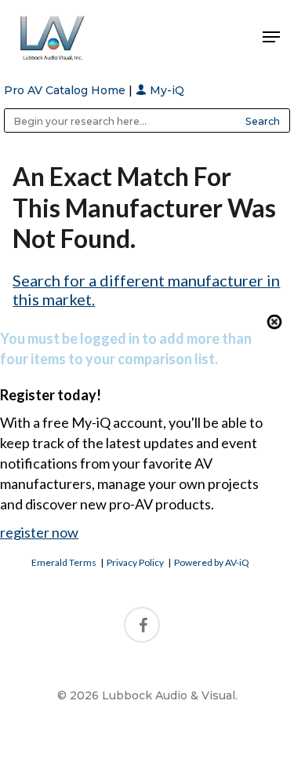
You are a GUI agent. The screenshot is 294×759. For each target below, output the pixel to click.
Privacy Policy (135, 562)
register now (39, 532)
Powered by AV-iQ (211, 562)
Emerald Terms (63, 562)
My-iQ (165, 90)
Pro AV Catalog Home (66, 90)
